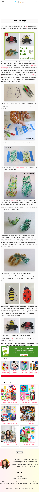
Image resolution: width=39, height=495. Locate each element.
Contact (19, 474)
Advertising (19, 476)
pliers (34, 240)
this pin (11, 338)
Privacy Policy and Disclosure (19, 478)
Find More (32, 466)
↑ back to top (19, 452)
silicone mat (14, 200)
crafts (26, 26)
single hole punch (20, 167)
